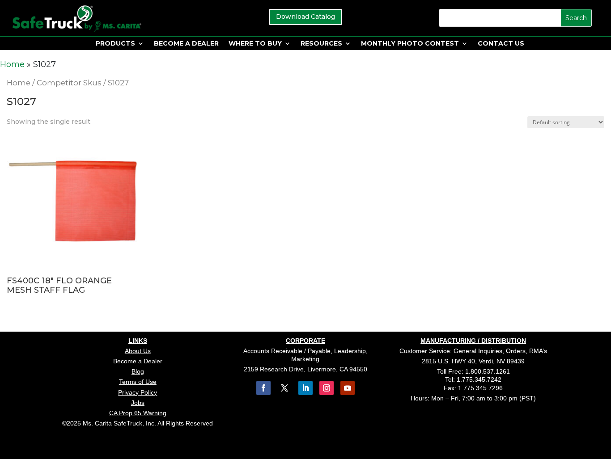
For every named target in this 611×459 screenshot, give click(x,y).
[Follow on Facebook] (263, 388)
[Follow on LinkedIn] (305, 388)
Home (12, 64)
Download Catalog (305, 17)
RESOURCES (321, 43)
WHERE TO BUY (255, 43)
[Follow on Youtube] (347, 388)
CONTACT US (501, 43)
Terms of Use (138, 381)
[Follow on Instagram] (326, 388)
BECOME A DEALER (186, 43)
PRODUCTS (115, 43)
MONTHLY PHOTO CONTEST (410, 43)
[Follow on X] (284, 388)
